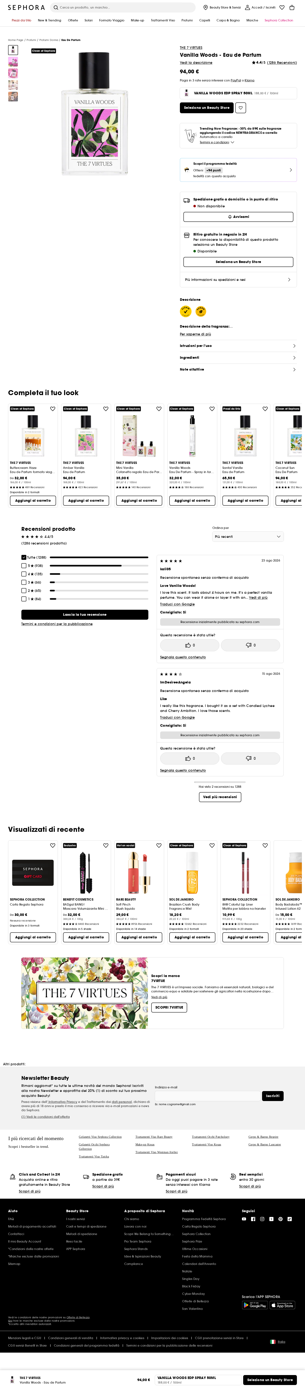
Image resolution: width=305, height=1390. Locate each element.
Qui (10, 1320)
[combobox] (248, 537)
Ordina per (220, 528)
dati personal (122, 1102)
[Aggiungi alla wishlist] (52, 409)
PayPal (236, 80)
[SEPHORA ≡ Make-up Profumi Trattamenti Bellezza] (26, 7)
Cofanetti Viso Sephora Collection (100, 1136)
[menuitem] (222, 7)
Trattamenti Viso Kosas (206, 1144)
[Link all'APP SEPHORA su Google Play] (255, 1305)
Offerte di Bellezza (78, 1317)
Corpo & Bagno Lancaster (265, 1144)
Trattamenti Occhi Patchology (210, 1136)
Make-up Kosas (145, 1144)
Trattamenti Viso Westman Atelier (156, 1152)
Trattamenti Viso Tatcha (94, 1156)
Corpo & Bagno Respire (263, 1136)
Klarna (249, 80)
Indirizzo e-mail (166, 1087)
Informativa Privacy (62, 1102)
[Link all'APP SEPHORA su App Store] (282, 1305)
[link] (84, 615)
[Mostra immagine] (13, 50)
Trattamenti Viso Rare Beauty (154, 1136)
